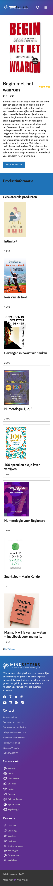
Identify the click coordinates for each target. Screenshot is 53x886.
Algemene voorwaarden (14, 738)
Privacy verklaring (11, 743)
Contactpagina (10, 717)
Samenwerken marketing (14, 727)
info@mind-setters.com (14, 732)
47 (7, 649)
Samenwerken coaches (13, 722)
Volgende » (12, 649)
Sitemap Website (11, 748)
